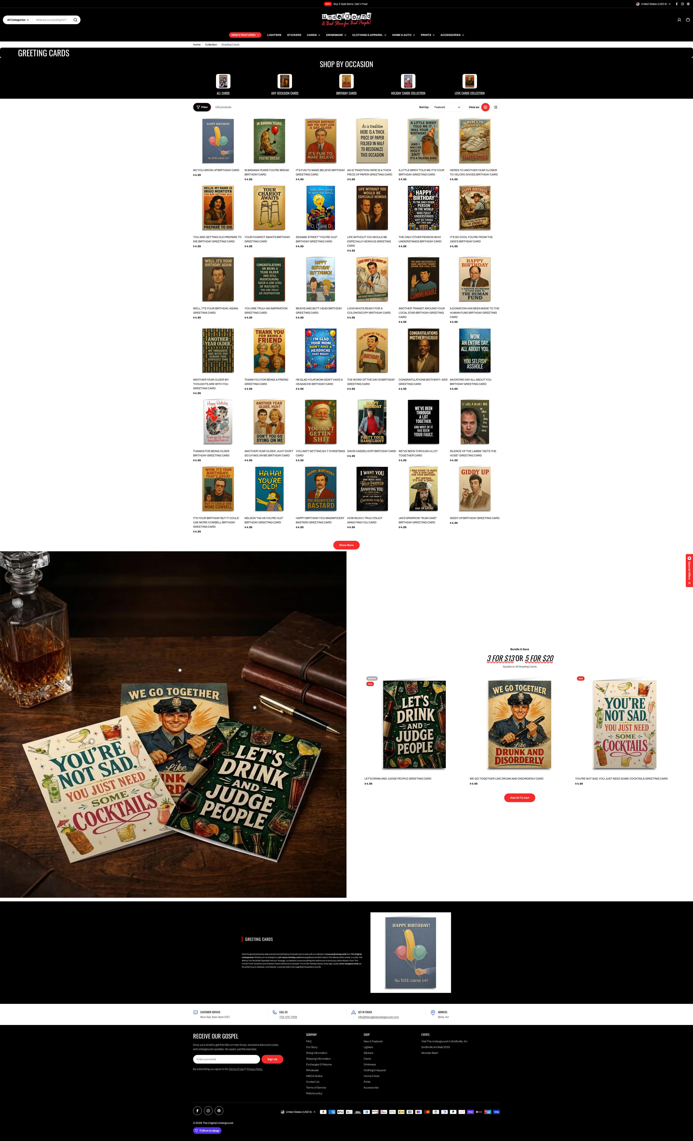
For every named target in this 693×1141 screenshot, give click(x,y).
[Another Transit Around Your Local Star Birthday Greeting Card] (424, 279)
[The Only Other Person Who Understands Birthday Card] (424, 208)
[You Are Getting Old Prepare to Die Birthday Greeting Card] (218, 208)
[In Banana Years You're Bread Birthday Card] (270, 141)
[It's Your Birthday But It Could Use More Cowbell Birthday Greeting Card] (218, 489)
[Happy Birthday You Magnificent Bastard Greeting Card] (321, 489)
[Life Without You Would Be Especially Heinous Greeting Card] (372, 208)
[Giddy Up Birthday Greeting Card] (475, 489)
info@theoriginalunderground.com (378, 1017)
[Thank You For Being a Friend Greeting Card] (270, 351)
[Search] (75, 20)
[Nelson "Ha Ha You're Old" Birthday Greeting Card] (270, 489)
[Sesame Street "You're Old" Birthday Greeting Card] (321, 208)
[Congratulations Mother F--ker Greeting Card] (424, 351)
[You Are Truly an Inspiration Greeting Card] (270, 279)
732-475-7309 (288, 1017)
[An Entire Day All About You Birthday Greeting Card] (475, 351)
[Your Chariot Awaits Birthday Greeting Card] (270, 208)
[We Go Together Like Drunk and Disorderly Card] (520, 724)
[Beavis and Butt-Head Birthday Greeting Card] (321, 279)
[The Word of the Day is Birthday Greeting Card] (372, 351)
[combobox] (41, 20)
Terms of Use (236, 1069)
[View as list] (495, 107)
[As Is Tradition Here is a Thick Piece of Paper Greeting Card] (372, 141)
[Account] (679, 20)
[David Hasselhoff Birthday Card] (372, 422)
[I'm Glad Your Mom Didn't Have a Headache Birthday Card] (321, 351)
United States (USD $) (654, 4)
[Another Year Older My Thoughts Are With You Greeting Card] (218, 351)
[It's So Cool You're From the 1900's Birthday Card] (475, 208)
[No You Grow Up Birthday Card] (218, 141)
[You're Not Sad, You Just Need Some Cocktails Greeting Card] (625, 724)
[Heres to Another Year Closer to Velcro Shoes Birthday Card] (475, 141)
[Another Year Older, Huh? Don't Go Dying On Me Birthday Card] (270, 422)
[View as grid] (485, 107)
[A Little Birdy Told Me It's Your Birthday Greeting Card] (424, 141)
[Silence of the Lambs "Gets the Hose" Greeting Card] (475, 422)
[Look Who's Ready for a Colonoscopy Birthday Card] (372, 279)
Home (197, 44)
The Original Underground (218, 1123)
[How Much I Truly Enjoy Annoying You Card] (372, 489)
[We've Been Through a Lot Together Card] (424, 422)
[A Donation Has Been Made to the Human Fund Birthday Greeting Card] (475, 279)
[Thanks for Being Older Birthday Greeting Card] (218, 422)
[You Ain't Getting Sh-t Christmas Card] (321, 422)
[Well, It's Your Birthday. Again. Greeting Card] (218, 279)
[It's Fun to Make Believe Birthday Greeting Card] (321, 141)
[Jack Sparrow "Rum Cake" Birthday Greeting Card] (424, 489)
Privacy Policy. (255, 1069)
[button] (689, 570)
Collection (211, 44)
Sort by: (424, 107)
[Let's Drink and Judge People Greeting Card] (414, 724)
